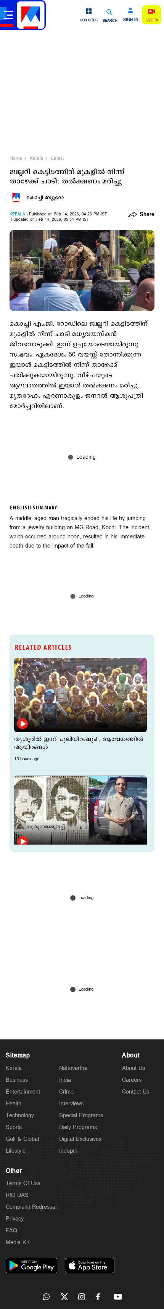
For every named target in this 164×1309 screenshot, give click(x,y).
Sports (14, 1127)
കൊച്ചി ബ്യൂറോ (45, 197)
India (65, 1080)
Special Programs (81, 1115)
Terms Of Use (23, 1183)
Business (17, 1080)
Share (147, 215)
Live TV (152, 20)
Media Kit (17, 1242)
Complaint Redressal (31, 1207)
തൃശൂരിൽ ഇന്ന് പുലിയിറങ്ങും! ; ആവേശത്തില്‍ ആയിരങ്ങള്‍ (78, 743)
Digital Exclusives (80, 1139)
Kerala (36, 158)
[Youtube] (118, 1297)
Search (110, 20)
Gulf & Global (22, 1139)
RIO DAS (17, 1195)
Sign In (130, 19)
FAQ (11, 1231)
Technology (20, 1115)
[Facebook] (100, 1297)
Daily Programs (78, 1127)
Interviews (71, 1104)
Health (13, 1104)
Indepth (68, 1151)
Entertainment (23, 1092)
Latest (57, 158)
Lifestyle (16, 1151)
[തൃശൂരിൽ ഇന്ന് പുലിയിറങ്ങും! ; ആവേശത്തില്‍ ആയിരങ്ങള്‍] (80, 695)
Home (16, 158)
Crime (66, 1092)
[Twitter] (64, 1297)
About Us (133, 1068)
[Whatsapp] (46, 1297)
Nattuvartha (73, 1068)
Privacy (15, 1219)
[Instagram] (82, 1297)
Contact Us (135, 1092)
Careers (131, 1080)
